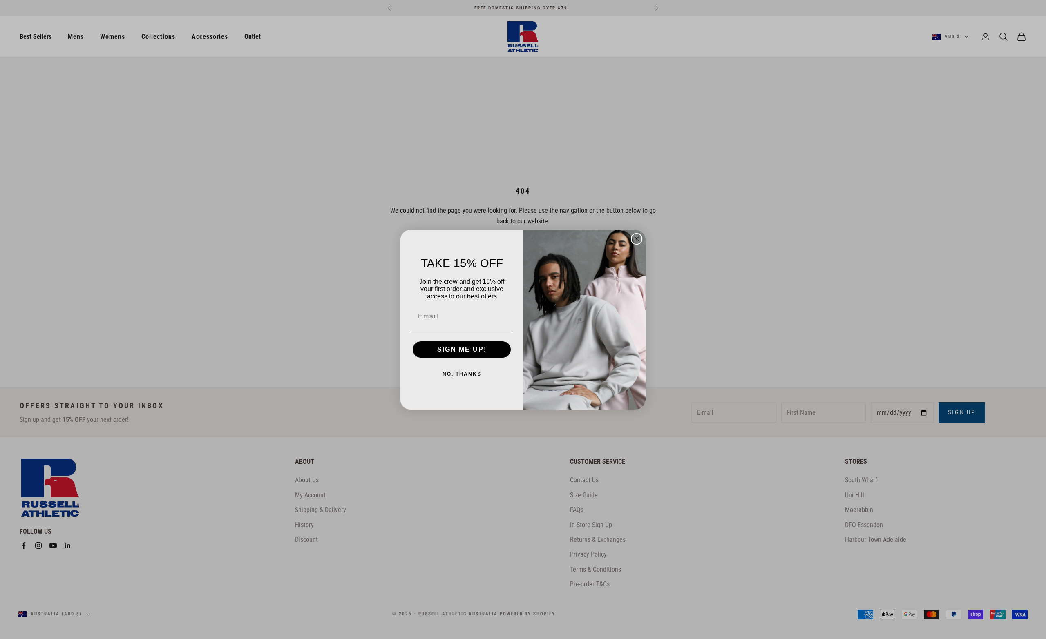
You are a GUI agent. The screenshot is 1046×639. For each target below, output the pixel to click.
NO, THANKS (462, 374)
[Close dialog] (636, 239)
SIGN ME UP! (462, 349)
